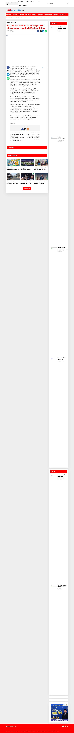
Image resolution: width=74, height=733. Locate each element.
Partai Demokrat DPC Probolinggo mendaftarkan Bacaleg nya (62, 586)
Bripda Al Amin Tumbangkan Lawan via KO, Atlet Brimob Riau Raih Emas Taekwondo (13, 168)
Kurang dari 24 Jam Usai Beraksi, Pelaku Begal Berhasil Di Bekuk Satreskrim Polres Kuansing (62, 248)
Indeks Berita (55, 730)
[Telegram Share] (43, 31)
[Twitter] (25, 129)
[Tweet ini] (41, 31)
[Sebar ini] (38, 31)
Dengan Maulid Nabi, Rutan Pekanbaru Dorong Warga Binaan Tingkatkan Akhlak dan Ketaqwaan (40, 182)
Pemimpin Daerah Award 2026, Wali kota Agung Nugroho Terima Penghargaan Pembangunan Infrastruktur (27, 182)
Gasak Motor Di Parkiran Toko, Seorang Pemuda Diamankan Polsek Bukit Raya (62, 27)
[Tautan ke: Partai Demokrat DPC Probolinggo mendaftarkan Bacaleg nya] (54, 639)
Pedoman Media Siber (45, 730)
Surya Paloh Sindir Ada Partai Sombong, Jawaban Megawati (62, 475)
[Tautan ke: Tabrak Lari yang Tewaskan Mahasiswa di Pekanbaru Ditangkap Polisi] (54, 411)
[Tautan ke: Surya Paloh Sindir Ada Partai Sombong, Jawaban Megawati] (54, 528)
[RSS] (28, 129)
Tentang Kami (35, 730)
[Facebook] (22, 129)
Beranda (24, 730)
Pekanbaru (9, 31)
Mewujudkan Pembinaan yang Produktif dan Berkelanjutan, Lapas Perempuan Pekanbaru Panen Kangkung (27, 168)
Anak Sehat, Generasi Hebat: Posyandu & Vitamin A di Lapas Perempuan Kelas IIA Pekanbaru (40, 168)
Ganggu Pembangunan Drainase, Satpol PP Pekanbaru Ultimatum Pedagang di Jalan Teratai (13, 182)
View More (27, 188)
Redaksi (29, 730)
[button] (67, 3)
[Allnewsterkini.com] (15, 10)
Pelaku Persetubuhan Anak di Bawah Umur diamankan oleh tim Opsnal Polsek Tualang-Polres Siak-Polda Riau (62, 138)
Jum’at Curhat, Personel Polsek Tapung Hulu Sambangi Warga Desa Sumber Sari (33, 136)
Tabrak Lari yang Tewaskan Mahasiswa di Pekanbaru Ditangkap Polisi (62, 358)
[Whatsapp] (46, 31)
